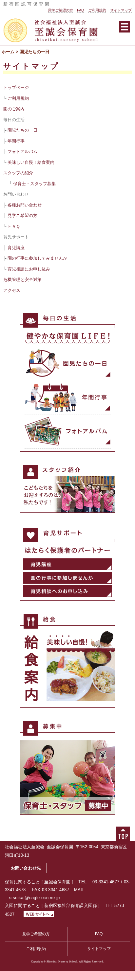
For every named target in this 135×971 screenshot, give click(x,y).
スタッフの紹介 (18, 172)
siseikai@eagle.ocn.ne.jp (34, 897)
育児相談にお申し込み (29, 269)
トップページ (16, 87)
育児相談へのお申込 (67, 591)
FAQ (80, 10)
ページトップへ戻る (123, 834)
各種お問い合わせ (25, 205)
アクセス (11, 290)
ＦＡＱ (14, 226)
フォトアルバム (22, 151)
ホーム (8, 51)
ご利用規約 (97, 10)
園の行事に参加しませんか (67, 578)
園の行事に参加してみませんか (37, 258)
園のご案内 (14, 108)
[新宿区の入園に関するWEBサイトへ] (36, 914)
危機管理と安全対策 (22, 279)
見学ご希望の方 (60, 10)
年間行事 (16, 141)
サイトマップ (121, 10)
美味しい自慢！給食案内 (31, 162)
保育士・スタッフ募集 (34, 183)
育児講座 (16, 247)
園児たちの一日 (22, 130)
